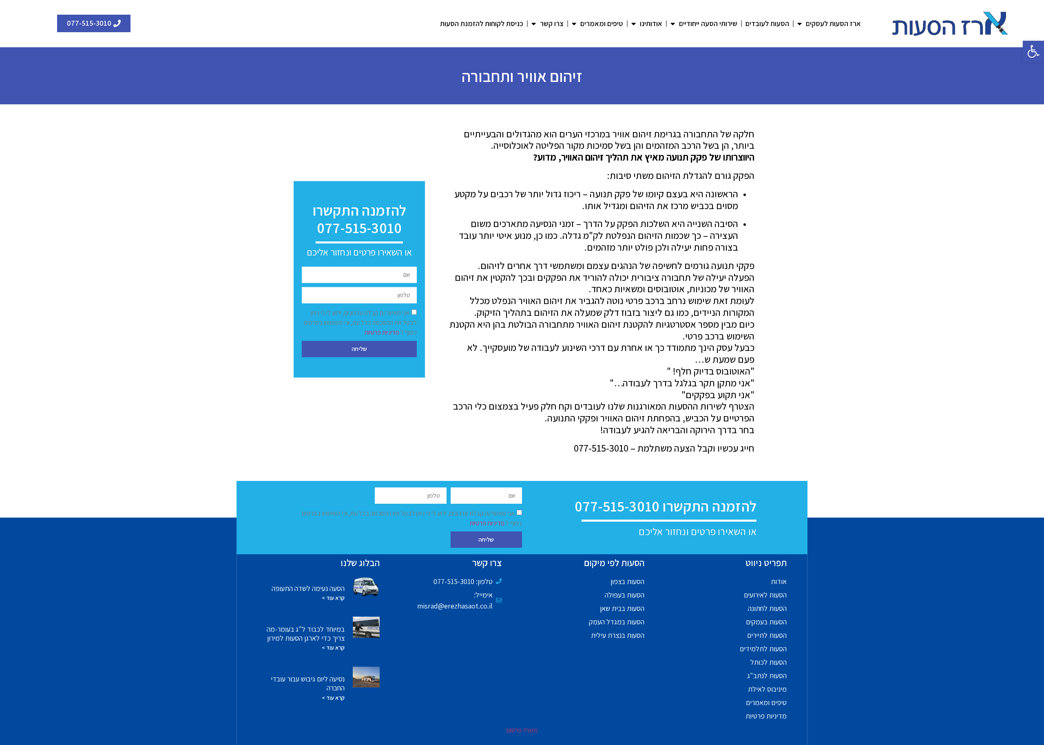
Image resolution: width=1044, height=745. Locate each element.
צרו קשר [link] (552, 23)
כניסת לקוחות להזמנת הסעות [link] (481, 23)
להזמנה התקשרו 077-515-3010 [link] (359, 219)
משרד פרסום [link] (522, 730)
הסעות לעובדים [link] (767, 23)
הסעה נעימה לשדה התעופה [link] (308, 588)
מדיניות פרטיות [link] (382, 332)
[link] (1033, 51)
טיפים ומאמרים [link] (601, 23)
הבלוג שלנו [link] (360, 563)
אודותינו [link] (651, 23)
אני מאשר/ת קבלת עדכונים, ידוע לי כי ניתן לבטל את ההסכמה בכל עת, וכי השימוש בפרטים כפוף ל (360, 323)
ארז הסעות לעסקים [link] (833, 23)
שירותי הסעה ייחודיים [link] (708, 23)
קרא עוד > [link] (333, 598)
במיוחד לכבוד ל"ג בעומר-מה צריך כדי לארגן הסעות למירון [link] (306, 633)
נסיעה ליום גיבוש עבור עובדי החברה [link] (308, 683)
